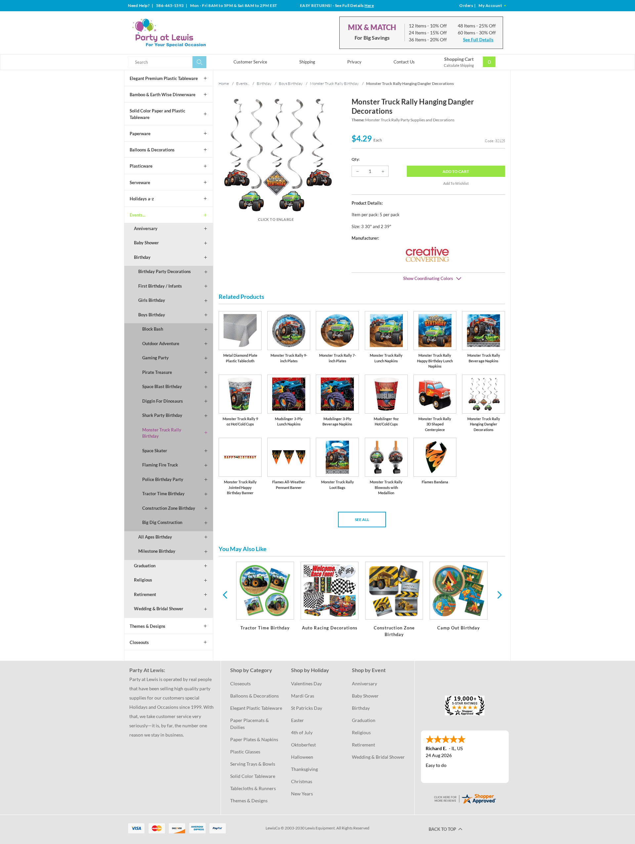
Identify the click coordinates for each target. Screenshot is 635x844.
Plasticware (141, 166)
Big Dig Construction (162, 522)
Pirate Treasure (157, 372)
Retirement (145, 594)
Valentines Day (306, 683)
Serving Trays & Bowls (252, 764)
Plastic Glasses (245, 751)
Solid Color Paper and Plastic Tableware (157, 114)
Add (456, 171)
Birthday (142, 257)
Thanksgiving (304, 769)
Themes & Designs (147, 626)
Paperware (140, 133)
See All (362, 519)
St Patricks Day (306, 708)
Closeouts (139, 642)
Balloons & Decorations (152, 149)
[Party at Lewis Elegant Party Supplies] (185, 33)
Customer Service (250, 61)
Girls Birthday (151, 300)
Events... (138, 215)
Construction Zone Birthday (168, 508)
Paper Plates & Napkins (254, 739)
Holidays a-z (142, 198)
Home (224, 83)
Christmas (301, 781)
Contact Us (404, 61)
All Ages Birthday (155, 537)
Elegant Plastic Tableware (256, 708)
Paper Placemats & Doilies (250, 723)
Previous (225, 594)
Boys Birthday (151, 314)
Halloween (302, 757)
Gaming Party (155, 357)
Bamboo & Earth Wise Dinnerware (162, 94)
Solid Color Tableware (252, 776)
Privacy (354, 61)
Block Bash (152, 329)
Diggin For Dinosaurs (162, 401)
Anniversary (145, 228)
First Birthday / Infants (160, 286)
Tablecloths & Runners (253, 788)
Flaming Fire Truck (160, 464)
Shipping (307, 61)
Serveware (140, 182)
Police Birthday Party (162, 479)
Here (369, 5)
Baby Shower (146, 242)
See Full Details (478, 39)
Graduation (144, 565)
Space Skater (154, 450)
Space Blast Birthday (162, 386)
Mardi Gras (302, 696)
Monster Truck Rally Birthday (161, 433)
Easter (297, 720)
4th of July (302, 732)
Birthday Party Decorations (164, 271)
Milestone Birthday (156, 551)
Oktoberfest (303, 744)
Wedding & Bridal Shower (158, 608)
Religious (143, 580)
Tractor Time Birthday (163, 493)
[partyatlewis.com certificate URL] (464, 798)
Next (499, 594)
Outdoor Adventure (160, 343)
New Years (302, 793)
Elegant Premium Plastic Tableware (164, 78)
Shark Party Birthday (162, 415)
